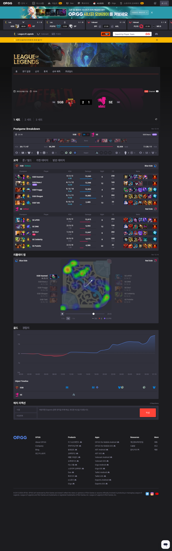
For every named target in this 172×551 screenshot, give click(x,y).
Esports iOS (100, 483)
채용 (155, 449)
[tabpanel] (86, 207)
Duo (69, 472)
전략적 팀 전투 (73, 446)
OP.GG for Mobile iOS (104, 446)
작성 (148, 412)
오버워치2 (72, 453)
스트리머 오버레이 (74, 468)
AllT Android (100, 449)
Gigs (70, 483)
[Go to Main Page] (7, 3)
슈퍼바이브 (72, 461)
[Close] (151, 12)
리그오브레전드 (73, 442)
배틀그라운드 (73, 457)
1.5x (73, 318)
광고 (155, 446)
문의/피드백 (134, 449)
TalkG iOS (99, 476)
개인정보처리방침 (136, 442)
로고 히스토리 (40, 453)
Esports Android (102, 480)
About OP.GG (40, 442)
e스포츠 (71, 480)
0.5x (63, 318)
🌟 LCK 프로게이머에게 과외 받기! (27, 40)
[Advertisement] (86, 81)
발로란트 (71, 449)
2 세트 (28, 119)
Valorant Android (102, 457)
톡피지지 (71, 476)
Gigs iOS (98, 468)
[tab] (16, 160)
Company (39, 446)
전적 (23, 3)
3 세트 (39, 119)
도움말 (132, 446)
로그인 (164, 3)
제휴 (155, 442)
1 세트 (16, 119)
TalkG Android (101, 472)
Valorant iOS (100, 461)
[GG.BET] (105, 34)
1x (68, 318)
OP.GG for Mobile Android (106, 442)
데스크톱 (71, 464)
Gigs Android (100, 464)
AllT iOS (98, 453)
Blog (37, 449)
